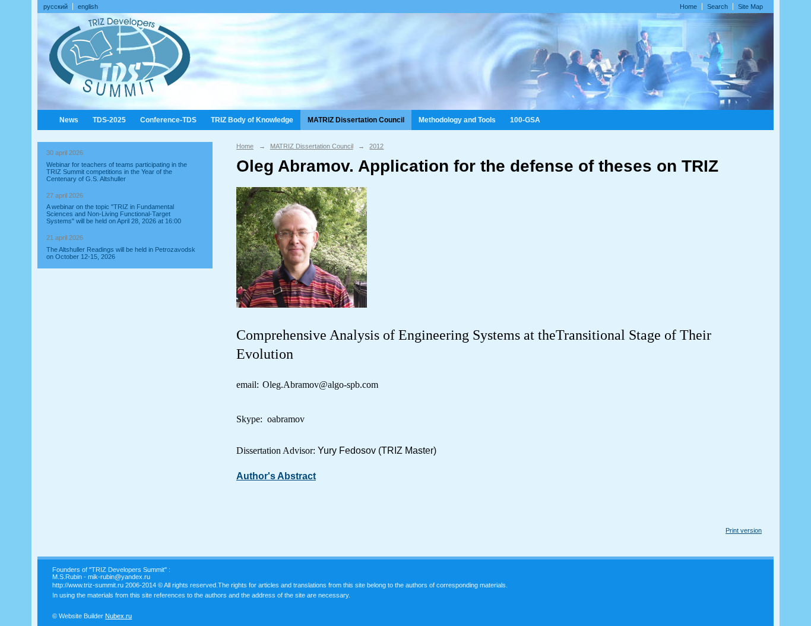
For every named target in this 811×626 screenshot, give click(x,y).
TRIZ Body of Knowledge (252, 120)
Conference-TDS (168, 120)
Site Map (750, 6)
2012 (376, 146)
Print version (744, 530)
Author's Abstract (276, 476)
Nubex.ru (118, 615)
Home (688, 6)
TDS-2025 (109, 120)
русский (55, 6)
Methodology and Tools (457, 120)
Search (717, 6)
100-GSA (525, 120)
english (88, 6)
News (68, 120)
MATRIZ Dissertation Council (356, 120)
